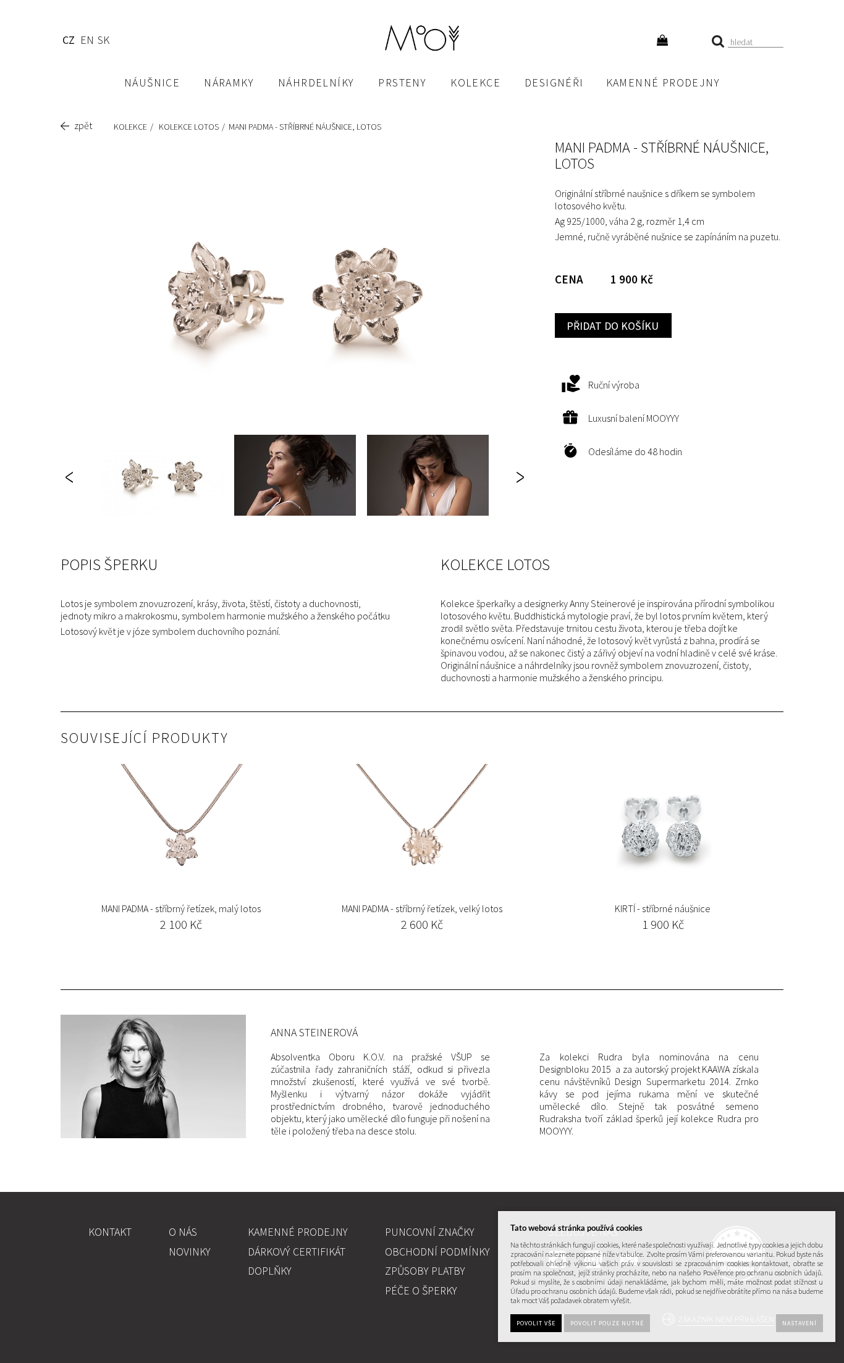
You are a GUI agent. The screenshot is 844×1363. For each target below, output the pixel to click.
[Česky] (68, 42)
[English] (87, 42)
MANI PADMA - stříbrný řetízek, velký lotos (422, 908)
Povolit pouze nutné (607, 1324)
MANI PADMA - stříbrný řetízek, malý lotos (181, 908)
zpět (83, 125)
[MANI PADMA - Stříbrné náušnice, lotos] (295, 292)
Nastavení (799, 1324)
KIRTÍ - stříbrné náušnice (663, 908)
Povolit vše (536, 1324)
